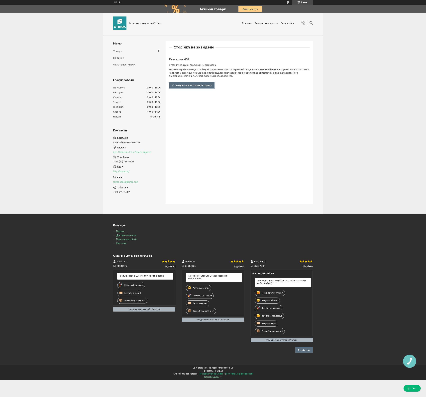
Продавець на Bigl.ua (213, 371)
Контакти (121, 243)
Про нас (120, 231)
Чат (415, 388)
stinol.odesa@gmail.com (125, 182)
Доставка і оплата (126, 235)
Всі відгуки (304, 350)
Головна (246, 23)
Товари (117, 51)
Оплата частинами (124, 64)
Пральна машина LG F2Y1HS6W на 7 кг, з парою (141, 276)
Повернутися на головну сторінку (193, 85)
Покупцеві (286, 23)
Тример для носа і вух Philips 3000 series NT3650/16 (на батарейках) (281, 282)
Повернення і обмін (126, 239)
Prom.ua (229, 368)
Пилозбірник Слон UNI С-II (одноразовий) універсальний (207, 277)
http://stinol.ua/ (121, 171)
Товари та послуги (265, 23)
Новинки (118, 57)
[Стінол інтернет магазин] (119, 23)
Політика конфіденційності (239, 374)
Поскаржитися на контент (212, 374)
